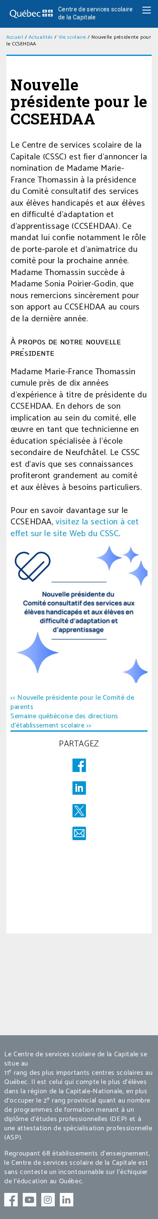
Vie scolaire (72, 37)
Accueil (14, 37)
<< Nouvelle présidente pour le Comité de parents (72, 702)
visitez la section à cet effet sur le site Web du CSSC (75, 528)
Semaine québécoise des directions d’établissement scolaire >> (64, 721)
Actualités (41, 37)
